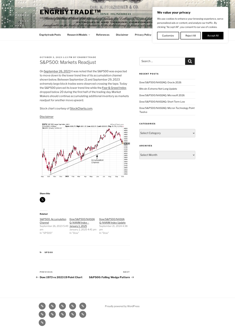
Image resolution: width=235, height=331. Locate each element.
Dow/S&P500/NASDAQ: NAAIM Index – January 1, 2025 (82, 222)
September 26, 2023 (57, 71)
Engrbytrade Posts (50, 34)
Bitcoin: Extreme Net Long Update (158, 88)
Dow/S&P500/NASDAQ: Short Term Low (162, 101)
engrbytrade (86, 57)
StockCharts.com (81, 108)
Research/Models (77, 34)
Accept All (212, 35)
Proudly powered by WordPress (122, 306)
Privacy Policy (143, 34)
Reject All (190, 35)
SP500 (49, 252)
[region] (190, 25)
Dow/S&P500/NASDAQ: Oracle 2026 (160, 82)
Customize (168, 35)
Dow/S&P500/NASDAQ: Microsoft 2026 (162, 95)
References (102, 34)
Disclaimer (122, 34)
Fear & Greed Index (114, 87)
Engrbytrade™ (70, 12)
